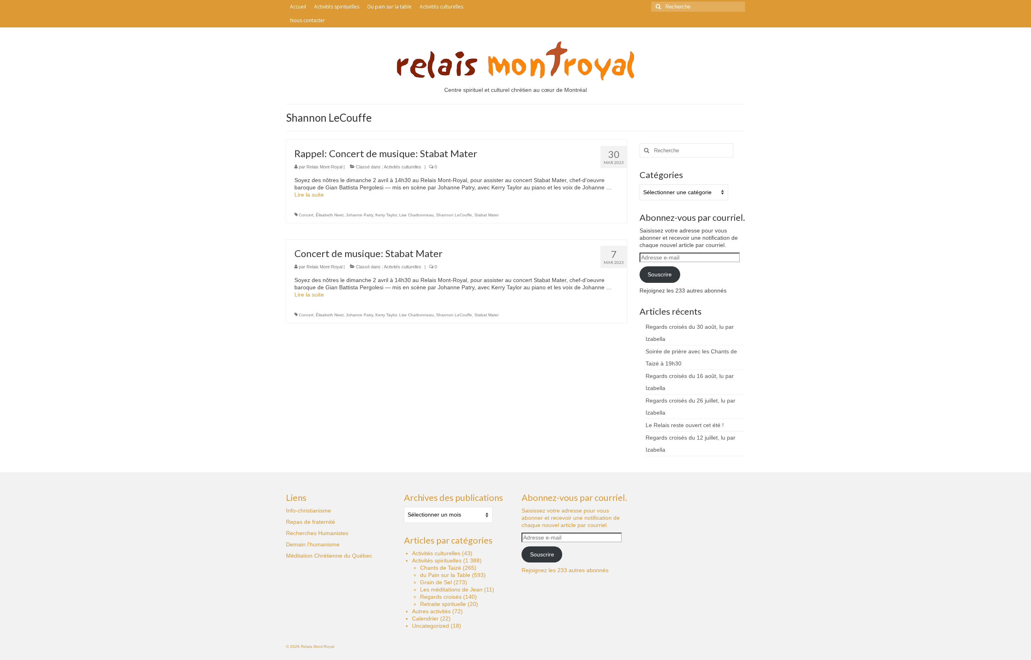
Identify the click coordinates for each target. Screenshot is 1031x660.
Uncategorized (430, 626)
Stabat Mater (486, 215)
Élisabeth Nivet (330, 215)
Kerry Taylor (386, 215)
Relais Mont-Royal (324, 166)
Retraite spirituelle (443, 604)
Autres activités (431, 611)
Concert (306, 215)
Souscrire (660, 274)
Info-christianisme (308, 510)
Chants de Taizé (440, 568)
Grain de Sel (436, 582)
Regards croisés (441, 597)
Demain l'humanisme (313, 544)
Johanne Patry (359, 215)
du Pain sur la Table (445, 575)
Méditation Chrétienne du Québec (329, 555)
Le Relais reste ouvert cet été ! (685, 425)
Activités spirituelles (437, 560)
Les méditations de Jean (451, 589)
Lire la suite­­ (309, 194)
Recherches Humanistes (317, 533)
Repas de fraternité (310, 522)
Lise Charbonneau (416, 215)
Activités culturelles (402, 166)
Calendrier (425, 618)
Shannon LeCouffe (454, 215)
